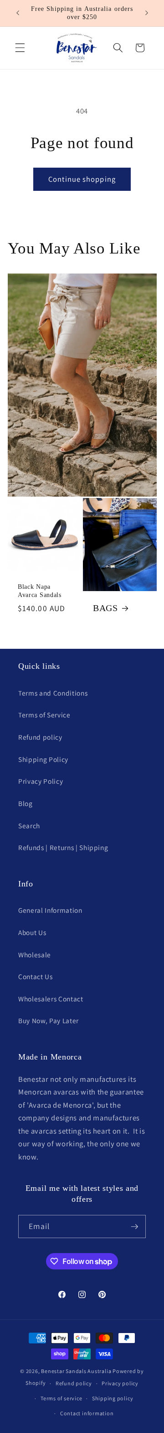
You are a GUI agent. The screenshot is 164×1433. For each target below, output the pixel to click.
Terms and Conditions (52, 692)
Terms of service (61, 1398)
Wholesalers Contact (50, 998)
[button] (20, 48)
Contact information (87, 1413)
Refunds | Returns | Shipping (63, 847)
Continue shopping (82, 179)
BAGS (105, 608)
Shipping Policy (43, 759)
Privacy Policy (40, 781)
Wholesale (34, 954)
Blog (25, 803)
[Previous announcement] (18, 13)
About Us (32, 932)
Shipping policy (112, 1398)
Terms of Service (44, 714)
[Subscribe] (134, 1227)
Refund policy (40, 736)
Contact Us (35, 976)
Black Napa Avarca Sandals (40, 590)
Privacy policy (120, 1383)
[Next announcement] (147, 13)
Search (29, 825)
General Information (50, 910)
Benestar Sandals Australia (76, 1371)
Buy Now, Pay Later (48, 1020)
